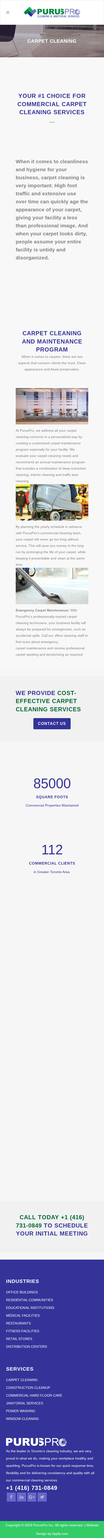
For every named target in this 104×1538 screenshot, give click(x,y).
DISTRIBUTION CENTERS (26, 1347)
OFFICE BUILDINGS (22, 1292)
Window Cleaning (22, 1419)
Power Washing (20, 1411)
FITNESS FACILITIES (22, 1331)
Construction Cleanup (28, 1388)
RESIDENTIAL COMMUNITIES (29, 1300)
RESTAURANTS (18, 1323)
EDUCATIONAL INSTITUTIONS (30, 1308)
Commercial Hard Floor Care (34, 1395)
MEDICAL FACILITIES (23, 1315)
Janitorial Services (24, 1403)
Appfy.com (60, 1534)
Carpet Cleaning (22, 1380)
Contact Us (52, 724)
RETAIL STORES (19, 1339)
